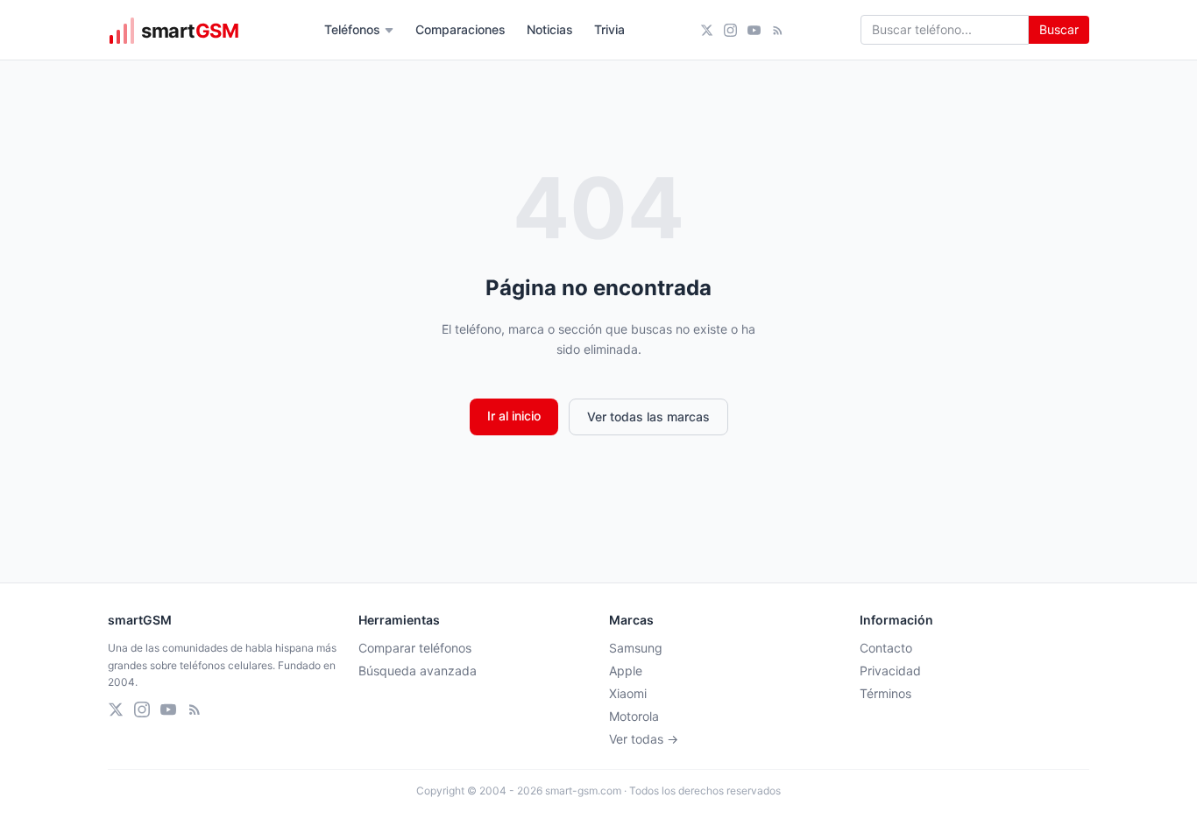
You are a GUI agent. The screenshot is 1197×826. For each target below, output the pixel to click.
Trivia (609, 29)
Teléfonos (352, 29)
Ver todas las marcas (648, 416)
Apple (625, 670)
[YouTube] (754, 30)
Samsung (635, 647)
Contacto (886, 647)
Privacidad (890, 670)
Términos (885, 693)
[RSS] (777, 30)
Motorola (634, 716)
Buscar (1059, 29)
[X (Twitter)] (706, 30)
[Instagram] (730, 30)
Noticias (550, 29)
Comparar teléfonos (414, 647)
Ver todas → (643, 738)
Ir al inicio (514, 415)
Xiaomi (628, 693)
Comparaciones (460, 29)
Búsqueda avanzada (417, 670)
